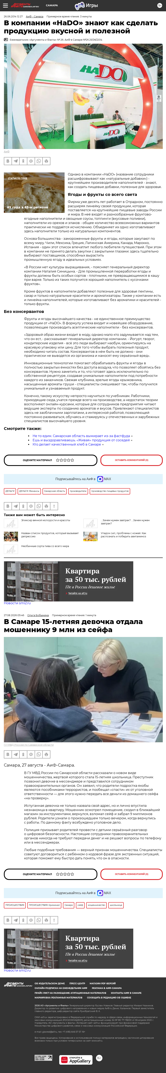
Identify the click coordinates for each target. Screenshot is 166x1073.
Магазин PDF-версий (103, 983)
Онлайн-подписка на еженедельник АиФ (61, 988)
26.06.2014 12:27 (13, 16)
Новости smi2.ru (17, 603)
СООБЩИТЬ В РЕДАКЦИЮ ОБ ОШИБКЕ (109, 997)
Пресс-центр (77, 983)
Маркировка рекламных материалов (58, 997)
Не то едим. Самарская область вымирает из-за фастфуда (81, 436)
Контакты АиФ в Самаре (126, 993)
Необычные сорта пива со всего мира (45, 546)
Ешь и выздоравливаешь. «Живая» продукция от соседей (81, 440)
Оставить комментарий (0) (131, 460)
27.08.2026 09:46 (14, 615)
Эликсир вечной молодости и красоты (45, 520)
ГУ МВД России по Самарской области (29, 744)
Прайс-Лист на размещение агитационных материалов (70, 993)
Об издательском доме (50, 983)
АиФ (7, 151)
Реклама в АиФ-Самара (107, 988)
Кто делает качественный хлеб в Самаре (67, 444)
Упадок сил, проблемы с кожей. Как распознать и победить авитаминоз (123, 535)
